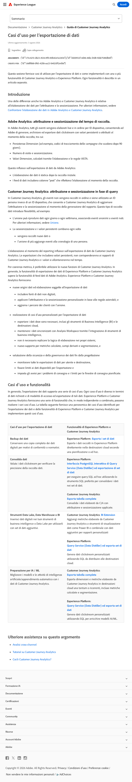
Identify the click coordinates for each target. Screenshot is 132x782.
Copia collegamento (35, 50)
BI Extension (108, 515)
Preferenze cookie (99, 768)
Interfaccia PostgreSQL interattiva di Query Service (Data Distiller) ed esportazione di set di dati (93, 468)
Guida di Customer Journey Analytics (88, 27)
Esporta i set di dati (103, 438)
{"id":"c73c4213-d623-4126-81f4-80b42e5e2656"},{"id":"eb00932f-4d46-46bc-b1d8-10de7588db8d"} (66, 57)
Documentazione (17, 27)
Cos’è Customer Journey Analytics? (32, 659)
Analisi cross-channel (25, 644)
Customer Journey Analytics (46, 27)
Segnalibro (16, 50)
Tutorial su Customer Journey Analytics (34, 652)
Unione (54, 222)
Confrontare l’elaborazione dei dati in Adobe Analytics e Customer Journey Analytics (55, 110)
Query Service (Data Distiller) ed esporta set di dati (94, 548)
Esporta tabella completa (81, 498)
